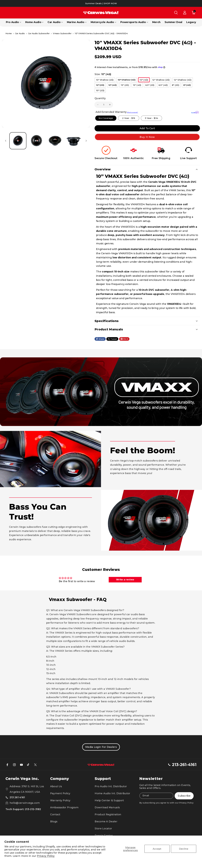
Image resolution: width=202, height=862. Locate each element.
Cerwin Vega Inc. (22, 778)
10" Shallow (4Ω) (127, 80)
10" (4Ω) (145, 80)
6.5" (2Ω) (150, 86)
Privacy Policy (46, 855)
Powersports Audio (133, 22)
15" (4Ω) (138, 86)
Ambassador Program (64, 807)
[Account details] (185, 13)
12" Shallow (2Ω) (161, 80)
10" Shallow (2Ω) (105, 80)
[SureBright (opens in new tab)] (195, 112)
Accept (157, 848)
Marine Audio (75, 22)
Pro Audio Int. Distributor (111, 786)
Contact (55, 814)
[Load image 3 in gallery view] (54, 140)
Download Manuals (107, 807)
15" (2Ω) (125, 86)
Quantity (100, 98)
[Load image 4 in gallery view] (73, 140)
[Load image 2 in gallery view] (36, 140)
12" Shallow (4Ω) (183, 80)
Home (8, 33)
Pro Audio (12, 22)
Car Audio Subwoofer (39, 33)
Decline (183, 848)
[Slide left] (5, 140)
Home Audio (33, 22)
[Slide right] (86, 140)
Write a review (125, 579)
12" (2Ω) (101, 86)
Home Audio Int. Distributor (112, 793)
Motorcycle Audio (102, 22)
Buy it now (147, 137)
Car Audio (54, 22)
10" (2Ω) (101, 91)
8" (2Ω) (176, 86)
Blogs (53, 821)
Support (103, 778)
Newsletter (151, 778)
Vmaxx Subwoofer (62, 33)
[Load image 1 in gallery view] (17, 140)
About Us (56, 786)
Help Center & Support (109, 800)
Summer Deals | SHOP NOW (101, 3)
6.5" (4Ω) (164, 86)
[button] (176, 13)
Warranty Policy (60, 800)
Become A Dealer (106, 821)
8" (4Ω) (187, 86)
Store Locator (103, 828)
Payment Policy (60, 793)
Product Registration (108, 814)
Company (59, 778)
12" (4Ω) (113, 86)
